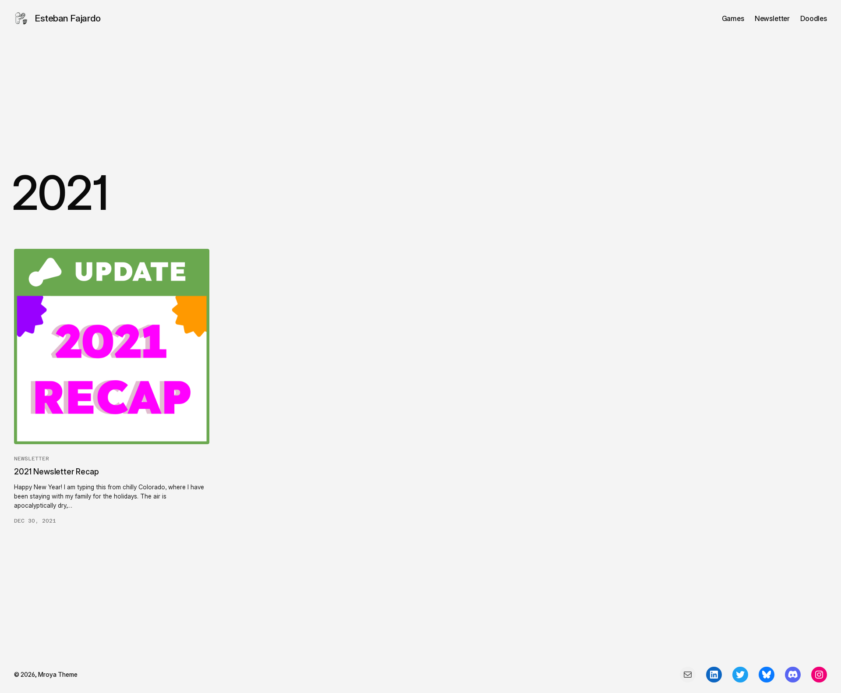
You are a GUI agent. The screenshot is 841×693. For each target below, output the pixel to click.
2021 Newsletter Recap (56, 471)
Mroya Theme (58, 674)
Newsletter (31, 459)
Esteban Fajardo (68, 18)
